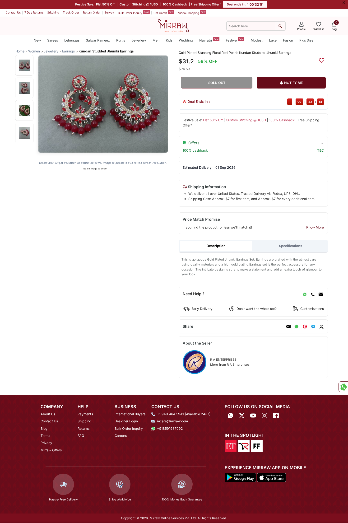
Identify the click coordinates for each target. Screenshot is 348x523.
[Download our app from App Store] (271, 477)
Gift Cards (163, 12)
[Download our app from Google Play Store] (240, 477)
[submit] (280, 26)
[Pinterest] (304, 326)
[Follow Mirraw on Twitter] (242, 415)
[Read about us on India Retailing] (244, 446)
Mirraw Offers (51, 450)
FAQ (81, 436)
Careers (121, 436)
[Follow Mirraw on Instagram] (264, 415)
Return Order (92, 12)
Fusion (288, 40)
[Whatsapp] (230, 415)
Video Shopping (191, 12)
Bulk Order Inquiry (133, 12)
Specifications (290, 246)
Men (156, 40)
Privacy (46, 443)
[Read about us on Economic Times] (231, 446)
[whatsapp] (296, 326)
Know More (315, 227)
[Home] (173, 25)
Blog (44, 428)
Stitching (53, 12)
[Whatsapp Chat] (343, 386)
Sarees (52, 40)
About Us (48, 414)
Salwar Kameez (98, 40)
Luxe (273, 40)
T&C (320, 150)
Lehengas (71, 40)
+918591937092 (170, 428)
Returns (83, 428)
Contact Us (13, 12)
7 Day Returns (33, 12)
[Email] (321, 294)
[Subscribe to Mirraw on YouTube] (253, 415)
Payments (85, 414)
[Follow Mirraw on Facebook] (276, 415)
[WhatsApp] (304, 294)
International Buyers (130, 414)
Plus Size (306, 40)
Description (216, 246)
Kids (169, 40)
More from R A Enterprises (230, 364)
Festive (234, 40)
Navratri (208, 40)
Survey (109, 12)
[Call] (313, 294)
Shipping (84, 421)
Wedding (186, 40)
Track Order (71, 12)
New (37, 40)
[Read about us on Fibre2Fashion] (257, 446)
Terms (45, 436)
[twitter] (321, 326)
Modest (257, 40)
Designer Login (126, 421)
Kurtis (120, 40)
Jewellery (138, 40)
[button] (24, 65)
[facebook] (313, 326)
